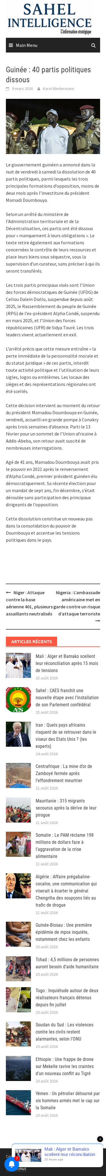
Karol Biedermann (58, 88)
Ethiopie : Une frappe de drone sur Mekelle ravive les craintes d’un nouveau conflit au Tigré (65, 1066)
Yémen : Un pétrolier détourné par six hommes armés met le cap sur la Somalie (68, 1101)
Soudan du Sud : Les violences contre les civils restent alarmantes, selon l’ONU (64, 1032)
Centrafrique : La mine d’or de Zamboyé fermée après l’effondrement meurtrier (64, 773)
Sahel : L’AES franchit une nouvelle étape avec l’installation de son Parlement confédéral (67, 697)
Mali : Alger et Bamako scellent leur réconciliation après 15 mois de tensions (67, 663)
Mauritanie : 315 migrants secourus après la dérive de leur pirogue (66, 808)
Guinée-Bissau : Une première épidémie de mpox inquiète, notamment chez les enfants (64, 932)
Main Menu (26, 45)
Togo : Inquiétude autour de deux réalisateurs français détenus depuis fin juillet (67, 998)
